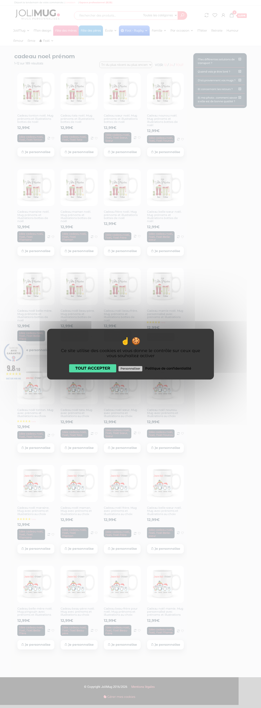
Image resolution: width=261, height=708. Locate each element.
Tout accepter (92, 368)
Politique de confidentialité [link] (168, 368)
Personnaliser (130, 368)
